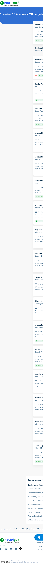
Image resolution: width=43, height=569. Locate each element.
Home (2, 529)
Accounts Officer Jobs (22, 529)
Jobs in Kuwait (10, 529)
